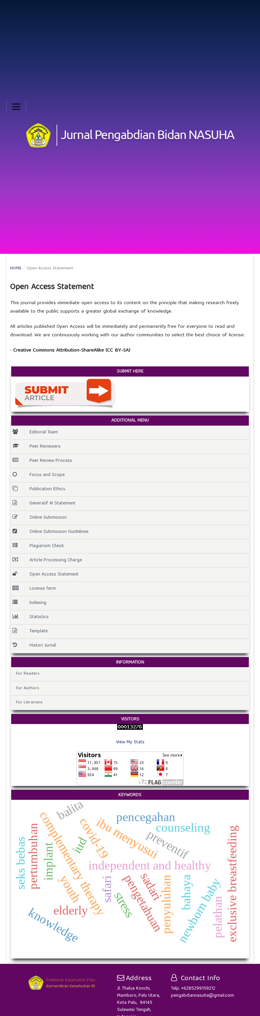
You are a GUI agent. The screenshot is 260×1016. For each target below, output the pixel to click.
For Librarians (29, 702)
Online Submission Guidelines (59, 532)
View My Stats (130, 742)
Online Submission (48, 518)
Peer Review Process (50, 461)
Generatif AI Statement (52, 503)
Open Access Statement (54, 574)
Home (16, 268)
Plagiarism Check (46, 546)
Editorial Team (43, 432)
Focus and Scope (47, 475)
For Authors (27, 688)
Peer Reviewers (45, 447)
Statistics (39, 617)
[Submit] (65, 394)
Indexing (37, 603)
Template (38, 631)
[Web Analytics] (130, 727)
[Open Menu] (16, 106)
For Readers (28, 674)
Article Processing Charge (55, 560)
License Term (42, 589)
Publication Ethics (47, 489)
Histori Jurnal (42, 645)
